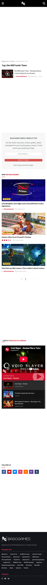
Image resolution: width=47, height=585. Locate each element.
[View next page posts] (25, 279)
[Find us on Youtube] (9, 472)
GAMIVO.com (17, 562)
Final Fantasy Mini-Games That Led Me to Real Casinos (23, 268)
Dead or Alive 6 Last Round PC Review (16, 237)
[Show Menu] (3, 3)
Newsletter (26, 557)
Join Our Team (36, 554)
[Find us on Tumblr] (37, 472)
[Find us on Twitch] (31, 472)
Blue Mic (37, 565)
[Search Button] (44, 3)
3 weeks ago (21, 209)
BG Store (17, 559)
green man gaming (38, 559)
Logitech (39, 562)
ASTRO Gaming (29, 562)
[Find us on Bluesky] (15, 472)
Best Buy (29, 565)
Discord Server (6, 559)
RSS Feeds (36, 557)
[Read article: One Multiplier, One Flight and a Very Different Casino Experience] (23, 190)
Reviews (4, 568)
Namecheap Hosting (8, 565)
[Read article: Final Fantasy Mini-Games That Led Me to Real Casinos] (23, 255)
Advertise (16, 557)
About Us (4, 554)
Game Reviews (9, 232)
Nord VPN (20, 565)
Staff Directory (25, 554)
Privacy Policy (6, 557)
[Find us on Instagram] (20, 472)
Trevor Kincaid (8, 209)
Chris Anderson (21, 76)
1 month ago (19, 240)
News (11, 568)
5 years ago (33, 76)
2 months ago (21, 271)
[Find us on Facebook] (4, 472)
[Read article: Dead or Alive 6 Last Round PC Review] (23, 224)
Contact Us (13, 554)
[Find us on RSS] (26, 472)
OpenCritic (26, 559)
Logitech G (6, 562)
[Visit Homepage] (23, 3)
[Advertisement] (23, 32)
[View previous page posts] (21, 279)
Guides (26, 568)
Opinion (7, 199)
